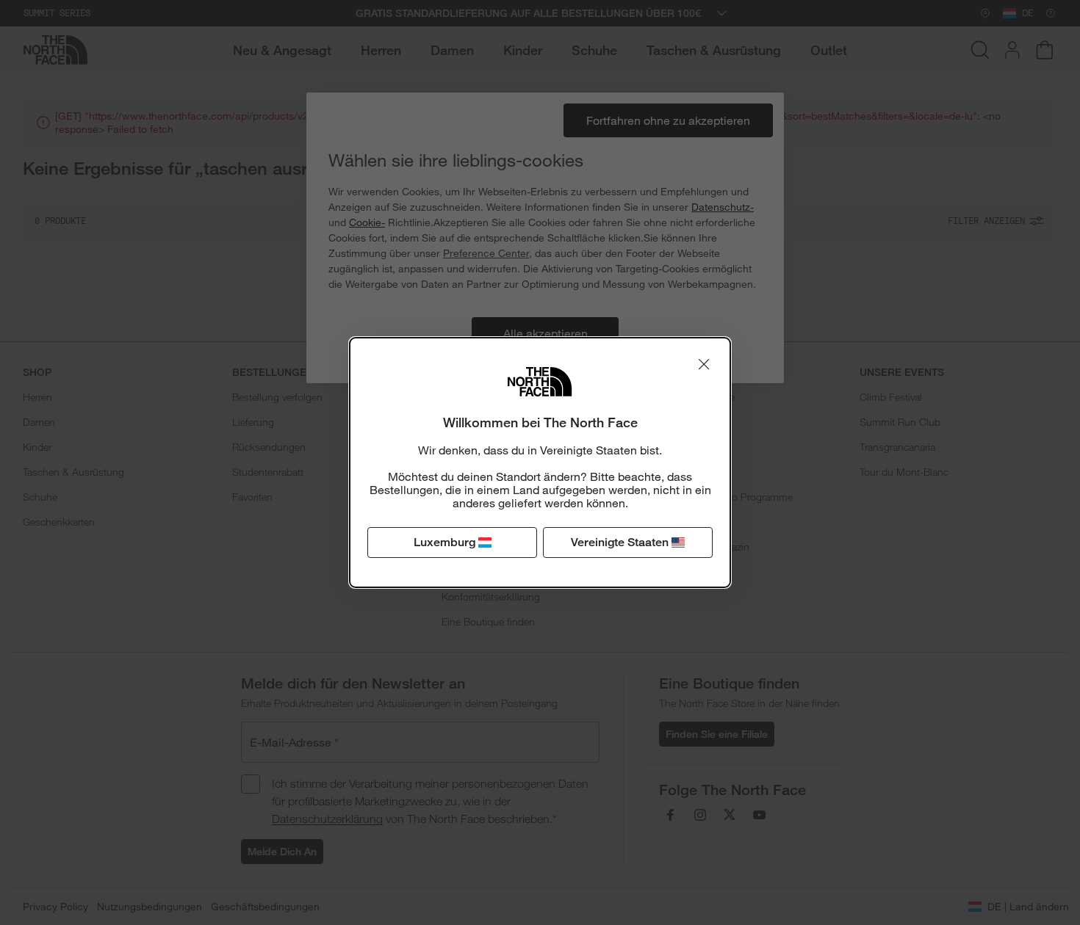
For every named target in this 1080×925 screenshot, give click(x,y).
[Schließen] (704, 364)
